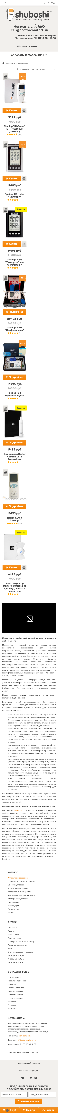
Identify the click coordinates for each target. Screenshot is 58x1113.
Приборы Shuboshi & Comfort (21, 881)
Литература (13, 909)
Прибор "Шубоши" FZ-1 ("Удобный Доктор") (14, 129)
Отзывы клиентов (16, 987)
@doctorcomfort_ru (27, 1040)
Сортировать (23, 69)
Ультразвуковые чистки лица (21, 895)
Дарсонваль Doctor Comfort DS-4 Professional (14, 457)
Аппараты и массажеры (19, 878)
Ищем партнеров (16, 998)
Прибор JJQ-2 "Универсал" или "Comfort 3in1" (14, 262)
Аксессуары (13, 905)
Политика (12, 1005)
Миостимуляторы (16, 885)
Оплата (11, 931)
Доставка (12, 927)
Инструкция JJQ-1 (16, 955)
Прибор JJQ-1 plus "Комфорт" (14, 195)
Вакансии (12, 1001)
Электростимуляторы (18, 898)
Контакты (12, 1008)
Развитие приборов (17, 981)
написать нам (25, 1036)
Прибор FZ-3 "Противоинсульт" (14, 394)
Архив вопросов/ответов (19, 945)
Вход (52, 2)
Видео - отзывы (15, 991)
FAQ (10, 948)
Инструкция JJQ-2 (16, 959)
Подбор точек (14, 938)
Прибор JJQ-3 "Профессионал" (14, 329)
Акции (11, 912)
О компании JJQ (15, 977)
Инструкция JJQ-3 (16, 962)
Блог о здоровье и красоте (20, 952)
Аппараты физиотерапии (19, 891)
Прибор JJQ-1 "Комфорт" (14, 519)
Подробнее (15, 312)
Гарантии (12, 984)
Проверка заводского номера (21, 941)
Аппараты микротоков (18, 888)
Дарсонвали (13, 902)
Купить (12, 110)
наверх (50, 1110)
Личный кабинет (15, 994)
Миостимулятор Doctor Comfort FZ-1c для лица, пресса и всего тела (14, 587)
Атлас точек (13, 934)
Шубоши (18, 810)
